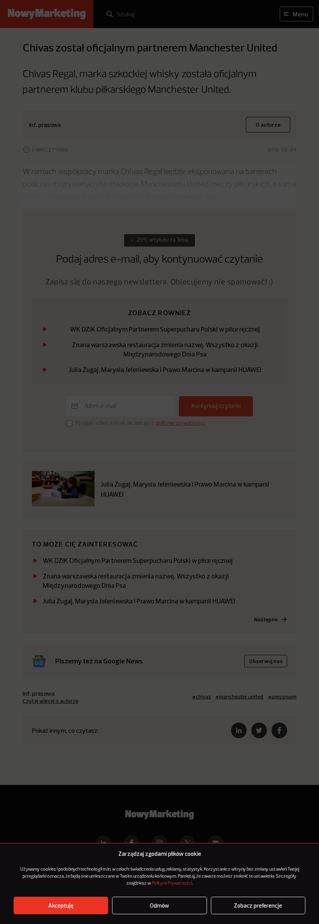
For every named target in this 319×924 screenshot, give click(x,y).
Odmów (159, 905)
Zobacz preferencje (258, 905)
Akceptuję (61, 905)
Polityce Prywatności (172, 883)
